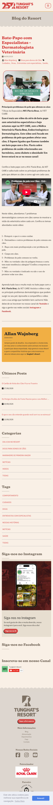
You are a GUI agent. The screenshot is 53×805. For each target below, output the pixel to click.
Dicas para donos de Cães (31, 60)
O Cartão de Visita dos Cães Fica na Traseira (19, 383)
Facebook (6, 311)
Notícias (6, 462)
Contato (27, 742)
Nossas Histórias (10, 522)
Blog (26, 732)
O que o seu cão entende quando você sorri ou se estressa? (26, 414)
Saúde (5, 536)
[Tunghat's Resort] (17, 5)
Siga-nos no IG (10, 631)
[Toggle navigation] (48, 5)
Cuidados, (6, 63)
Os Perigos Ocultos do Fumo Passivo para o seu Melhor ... (25, 399)
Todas (5, 475)
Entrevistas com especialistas (16, 516)
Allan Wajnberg (10, 60)
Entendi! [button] (40, 798)
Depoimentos (27, 737)
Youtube (43, 303)
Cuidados (6, 502)
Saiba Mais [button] (20, 801)
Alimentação (26, 734)
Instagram (34, 307)
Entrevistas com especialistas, (29, 63)
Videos (5, 469)
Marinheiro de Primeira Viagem (16, 455)
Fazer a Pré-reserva (26, 721)
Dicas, (13, 63)
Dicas (5, 509)
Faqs (26, 739)
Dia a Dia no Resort (11, 442)
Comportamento (10, 495)
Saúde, (45, 63)
